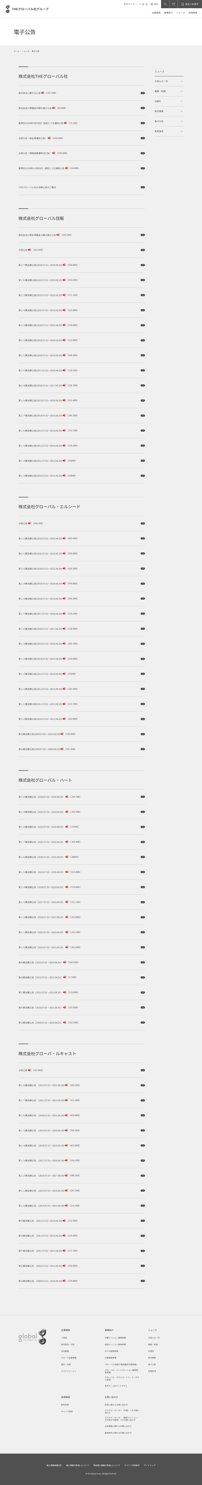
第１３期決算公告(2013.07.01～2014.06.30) (48, 673)
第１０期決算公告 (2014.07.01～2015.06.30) (50, 1205)
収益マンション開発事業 (115, 1344)
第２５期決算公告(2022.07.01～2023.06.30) (49, 295)
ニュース (180, 12)
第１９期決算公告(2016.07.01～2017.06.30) (49, 385)
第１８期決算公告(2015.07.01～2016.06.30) (49, 400)
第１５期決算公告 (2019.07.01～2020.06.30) (50, 1130)
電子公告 (159, 121)
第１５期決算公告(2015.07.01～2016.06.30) (49, 643)
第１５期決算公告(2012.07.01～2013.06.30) (49, 445)
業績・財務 (160, 91)
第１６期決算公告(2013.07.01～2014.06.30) (49, 430)
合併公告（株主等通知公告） (41, 138)
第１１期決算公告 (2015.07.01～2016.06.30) (50, 1190)
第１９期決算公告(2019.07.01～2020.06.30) (49, 583)
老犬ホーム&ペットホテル (116, 1386)
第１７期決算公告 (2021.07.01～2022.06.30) (50, 1100)
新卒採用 (65, 1405)
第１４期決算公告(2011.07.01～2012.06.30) (48, 460)
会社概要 (65, 1351)
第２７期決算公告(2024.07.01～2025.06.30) (49, 265)
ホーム (17, 51)
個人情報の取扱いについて (77, 1465)
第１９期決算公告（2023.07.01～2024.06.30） (50, 812)
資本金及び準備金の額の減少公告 (43, 108)
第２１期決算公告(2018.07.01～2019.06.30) (49, 355)
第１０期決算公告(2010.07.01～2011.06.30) (49, 719)
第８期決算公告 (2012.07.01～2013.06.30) (49, 1235)
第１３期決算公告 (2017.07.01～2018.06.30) (50, 1160)
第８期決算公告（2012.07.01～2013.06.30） (48, 977)
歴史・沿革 (66, 1364)
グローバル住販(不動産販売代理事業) (121, 1364)
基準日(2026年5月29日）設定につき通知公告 (49, 123)
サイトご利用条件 (132, 1465)
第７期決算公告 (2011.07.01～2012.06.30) (49, 1250)
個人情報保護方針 (54, 1465)
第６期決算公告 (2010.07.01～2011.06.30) (49, 1265)
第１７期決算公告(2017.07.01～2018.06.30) (49, 613)
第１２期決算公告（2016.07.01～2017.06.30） (50, 917)
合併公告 (31, 250)
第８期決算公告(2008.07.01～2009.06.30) (48, 749)
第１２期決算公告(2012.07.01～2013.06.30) (49, 689)
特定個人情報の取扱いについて (106, 1465)
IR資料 (158, 101)
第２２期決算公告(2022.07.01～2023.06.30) (49, 538)
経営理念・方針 (68, 1344)
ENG (156, 4)
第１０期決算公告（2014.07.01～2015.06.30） (50, 947)
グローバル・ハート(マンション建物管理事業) (121, 1371)
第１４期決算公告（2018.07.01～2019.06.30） (50, 887)
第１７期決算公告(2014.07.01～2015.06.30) (49, 415)
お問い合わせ (111, 1397)
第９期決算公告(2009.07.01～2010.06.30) (48, 734)
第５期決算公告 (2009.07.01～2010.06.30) (49, 1281)
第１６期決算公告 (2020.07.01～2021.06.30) (50, 1115)
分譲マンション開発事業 (115, 1338)
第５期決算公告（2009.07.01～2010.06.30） (49, 1022)
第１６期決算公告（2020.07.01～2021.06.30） (49, 857)
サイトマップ (149, 1465)
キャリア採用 (67, 1411)
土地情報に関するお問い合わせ (118, 1426)
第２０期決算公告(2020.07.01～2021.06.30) (49, 568)
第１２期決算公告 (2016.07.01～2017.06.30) (50, 1175)
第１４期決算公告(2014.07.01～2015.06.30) (49, 658)
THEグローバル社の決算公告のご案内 (37, 187)
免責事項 (159, 131)
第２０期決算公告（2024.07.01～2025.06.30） (50, 796)
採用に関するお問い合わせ (116, 1405)
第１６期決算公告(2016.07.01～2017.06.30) (49, 628)
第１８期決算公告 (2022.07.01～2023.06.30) (50, 1085)
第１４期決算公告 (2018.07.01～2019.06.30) (50, 1145)
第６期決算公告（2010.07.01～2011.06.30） (49, 1007)
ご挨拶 (64, 1338)
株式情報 (159, 111)
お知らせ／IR (161, 81)
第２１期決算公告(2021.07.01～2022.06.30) (49, 553)
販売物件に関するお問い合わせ (118, 1433)
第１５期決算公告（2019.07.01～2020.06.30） (50, 872)
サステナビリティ (68, 1371)
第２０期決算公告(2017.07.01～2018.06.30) (49, 370)
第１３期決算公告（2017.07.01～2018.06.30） (50, 902)
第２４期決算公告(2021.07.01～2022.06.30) (49, 310)
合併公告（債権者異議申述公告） (44, 153)
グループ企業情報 (68, 1358)
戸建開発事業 (110, 1358)
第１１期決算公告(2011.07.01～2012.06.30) (49, 704)
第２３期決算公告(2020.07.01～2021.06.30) (49, 325)
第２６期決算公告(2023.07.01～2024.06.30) (49, 280)
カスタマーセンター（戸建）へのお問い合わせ (122, 1411)
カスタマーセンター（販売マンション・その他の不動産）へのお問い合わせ (122, 1418)
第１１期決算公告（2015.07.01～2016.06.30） (50, 932)
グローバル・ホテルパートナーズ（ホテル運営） (122, 1378)
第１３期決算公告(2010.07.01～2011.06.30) (48, 475)
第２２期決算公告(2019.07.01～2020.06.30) (49, 340)
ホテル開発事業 (111, 1351)
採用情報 (192, 12)
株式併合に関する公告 (38, 93)
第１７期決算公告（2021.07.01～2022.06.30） (50, 842)
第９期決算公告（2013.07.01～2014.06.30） (49, 962)
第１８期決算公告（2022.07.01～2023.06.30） (49, 826)
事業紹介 (168, 12)
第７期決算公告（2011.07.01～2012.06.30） (49, 992)
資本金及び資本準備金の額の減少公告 (46, 235)
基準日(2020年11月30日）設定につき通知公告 (49, 168)
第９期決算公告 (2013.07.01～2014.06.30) (49, 1220)
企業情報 (156, 12)
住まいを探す (192, 4)
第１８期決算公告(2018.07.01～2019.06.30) (49, 598)
